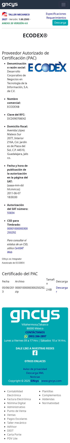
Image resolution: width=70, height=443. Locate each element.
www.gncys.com (52, 381)
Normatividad (50, 403)
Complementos (51, 395)
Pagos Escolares (17, 419)
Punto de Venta (16, 411)
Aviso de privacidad (35, 369)
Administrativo (16, 407)
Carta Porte (14, 434)
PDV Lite (12, 438)
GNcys (35, 381)
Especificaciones (56, 14)
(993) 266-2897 (37, 336)
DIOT (10, 430)
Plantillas (47, 391)
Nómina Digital (16, 403)
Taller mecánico (16, 423)
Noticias (35, 377)
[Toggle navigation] (63, 4)
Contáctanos (35, 332)
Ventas (11, 415)
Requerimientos (56, 17)
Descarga (60, 22)
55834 (10, 213)
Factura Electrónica (19, 399)
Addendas (48, 399)
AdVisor (12, 426)
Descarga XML (35, 373)
